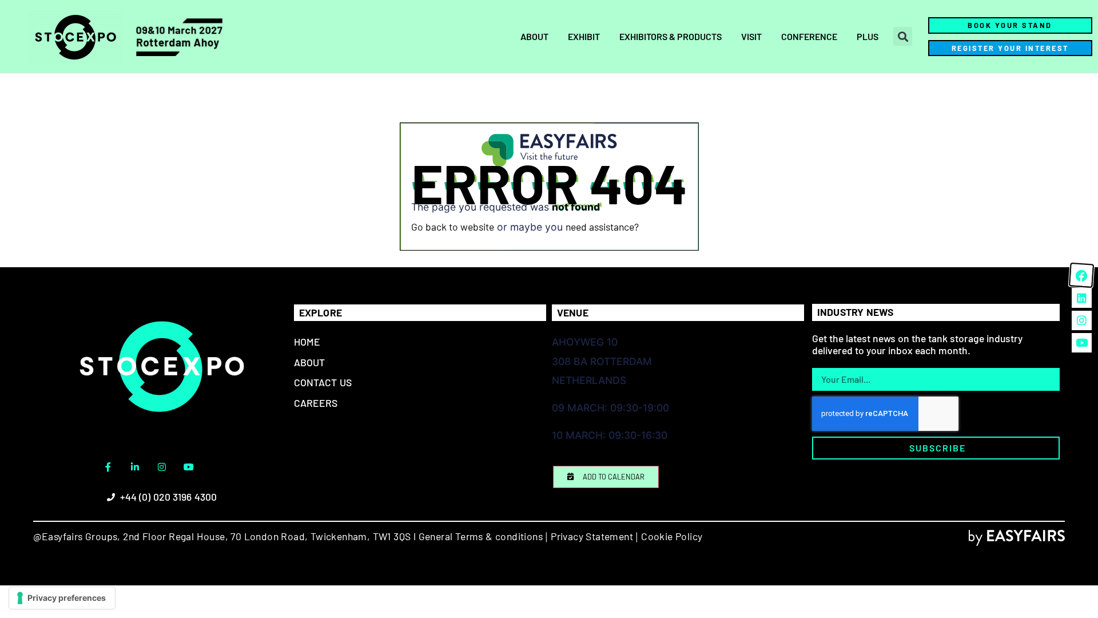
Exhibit (584, 36)
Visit (751, 36)
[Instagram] (162, 467)
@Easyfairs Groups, (77, 536)
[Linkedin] (1081, 297)
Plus (867, 36)
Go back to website (452, 226)
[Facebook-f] (108, 467)
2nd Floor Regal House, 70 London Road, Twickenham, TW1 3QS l (268, 536)
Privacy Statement (592, 536)
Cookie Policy (671, 536)
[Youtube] (189, 467)
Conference (809, 36)
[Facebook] (1081, 275)
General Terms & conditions (481, 536)
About (534, 36)
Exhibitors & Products (670, 36)
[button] (902, 36)
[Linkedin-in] (135, 467)
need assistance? (602, 226)
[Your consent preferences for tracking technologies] (62, 598)
